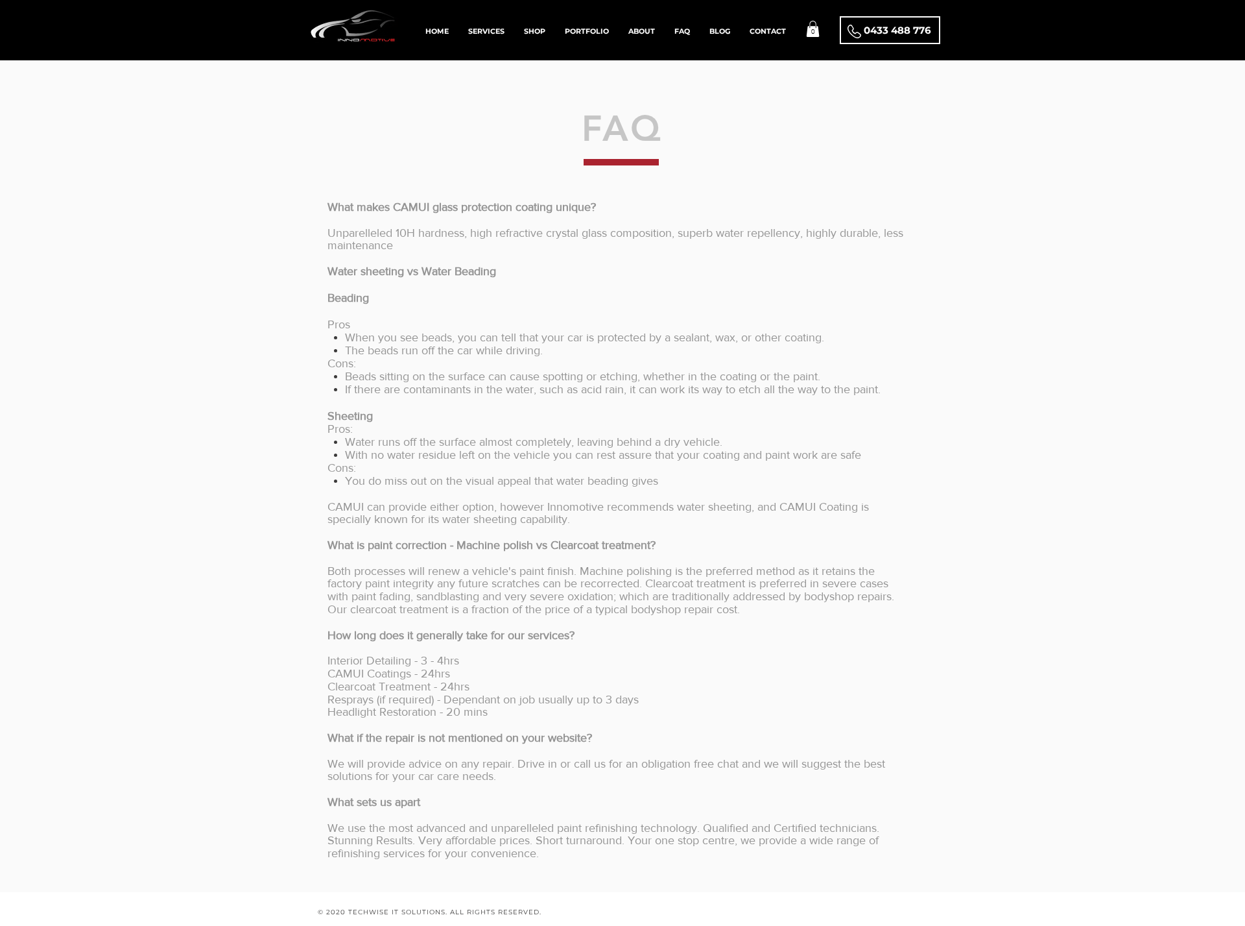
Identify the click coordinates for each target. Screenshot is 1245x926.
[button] (813, 29)
